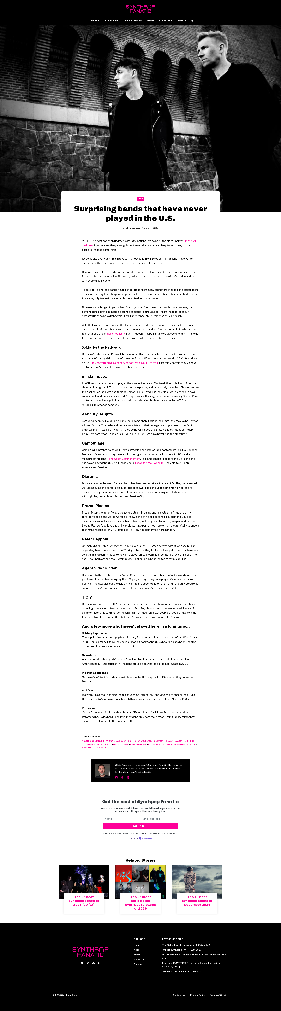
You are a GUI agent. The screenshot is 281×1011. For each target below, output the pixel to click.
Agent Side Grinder (93, 741)
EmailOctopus (147, 838)
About (137, 950)
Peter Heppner (138, 744)
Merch (137, 954)
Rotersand (154, 744)
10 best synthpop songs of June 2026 (182, 971)
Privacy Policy (197, 995)
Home (137, 945)
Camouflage (145, 741)
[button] (191, 21)
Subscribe (139, 959)
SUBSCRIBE (165, 20)
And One (110, 741)
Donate (138, 964)
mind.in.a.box (104, 744)
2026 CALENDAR (132, 20)
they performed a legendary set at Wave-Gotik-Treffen (124, 362)
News (140, 199)
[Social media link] (116, 777)
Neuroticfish (121, 744)
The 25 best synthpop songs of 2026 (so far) (84, 901)
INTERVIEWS (111, 20)
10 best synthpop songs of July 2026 (181, 950)
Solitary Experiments (175, 744)
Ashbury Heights (126, 741)
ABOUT (150, 20)
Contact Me (179, 995)
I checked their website (149, 462)
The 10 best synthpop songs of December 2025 (197, 901)
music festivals (116, 333)
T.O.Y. (193, 744)
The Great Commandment (124, 458)
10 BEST (94, 20)
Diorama (158, 741)
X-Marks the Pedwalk (94, 748)
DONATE (181, 20)
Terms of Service (219, 995)
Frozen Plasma (173, 741)
